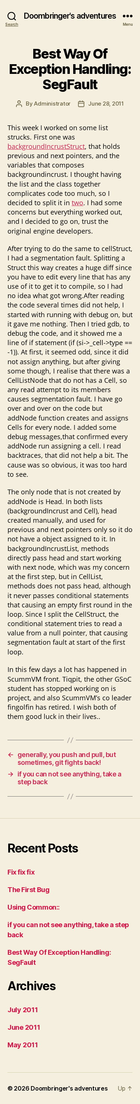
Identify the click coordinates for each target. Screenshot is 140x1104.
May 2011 (22, 1045)
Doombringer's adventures (70, 16)
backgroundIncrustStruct (46, 146)
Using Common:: (33, 907)
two (77, 202)
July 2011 (22, 1010)
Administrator (52, 103)
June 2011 (23, 1027)
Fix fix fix (20, 872)
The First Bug (28, 890)
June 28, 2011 (106, 103)
